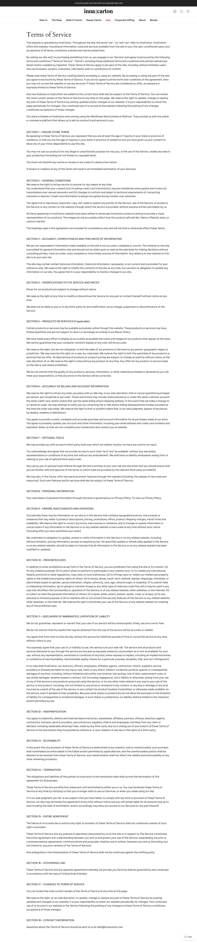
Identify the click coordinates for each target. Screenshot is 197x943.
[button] (142, 20)
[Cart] (188, 11)
